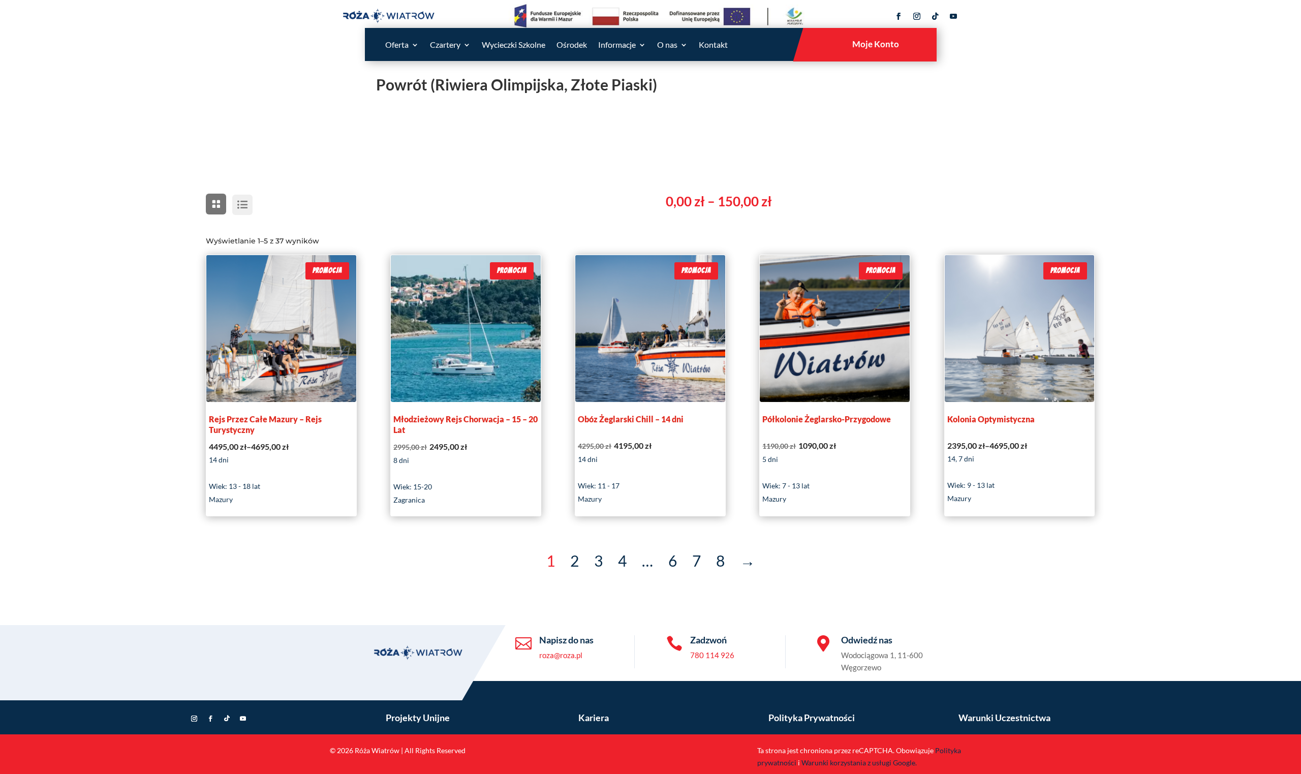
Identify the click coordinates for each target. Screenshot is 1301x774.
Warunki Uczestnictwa (1004, 717)
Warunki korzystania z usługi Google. (859, 762)
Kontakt (713, 45)
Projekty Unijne (418, 717)
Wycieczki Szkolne (513, 45)
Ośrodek (571, 45)
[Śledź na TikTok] (935, 16)
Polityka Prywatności (811, 717)
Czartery (445, 45)
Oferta (397, 45)
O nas (667, 45)
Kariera (593, 717)
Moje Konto (875, 44)
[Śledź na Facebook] (898, 16)
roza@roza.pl (560, 655)
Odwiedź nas (866, 639)
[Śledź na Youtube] (953, 16)
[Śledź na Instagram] (917, 16)
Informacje (617, 45)
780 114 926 (712, 655)
